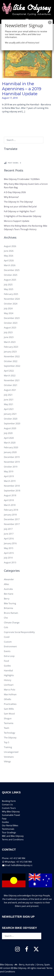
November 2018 (12, 485)
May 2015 (8, 548)
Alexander (9, 579)
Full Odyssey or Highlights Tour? (19, 211)
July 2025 (8, 284)
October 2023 (10, 322)
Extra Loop (9, 656)
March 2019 (9, 481)
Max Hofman (10, 694)
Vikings (7, 761)
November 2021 (12, 380)
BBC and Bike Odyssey (13, 836)
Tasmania (8, 723)
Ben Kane (8, 593)
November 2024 (12, 298)
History (7, 680)
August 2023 (10, 327)
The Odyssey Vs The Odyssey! (18, 201)
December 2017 (12, 519)
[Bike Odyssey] (27, 8)
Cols (6, 627)
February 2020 (11, 447)
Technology (9, 732)
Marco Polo (9, 689)
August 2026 (10, 246)
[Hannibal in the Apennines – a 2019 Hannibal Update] (27, 57)
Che (6, 617)
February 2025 (11, 294)
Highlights (9, 675)
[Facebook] (26, 950)
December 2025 (12, 270)
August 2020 (10, 428)
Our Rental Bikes (10, 825)
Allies (6, 584)
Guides (7, 665)
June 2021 (9, 399)
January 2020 (10, 452)
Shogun (8, 718)
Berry (6, 598)
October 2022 (10, 361)
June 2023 (9, 337)
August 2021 (10, 390)
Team (6, 728)
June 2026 (9, 250)
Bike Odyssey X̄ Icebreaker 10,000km (22, 179)
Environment (10, 646)
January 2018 (10, 514)
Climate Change (11, 622)
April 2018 (9, 500)
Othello (7, 699)
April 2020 (9, 438)
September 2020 (12, 423)
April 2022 (9, 370)
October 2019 (10, 466)
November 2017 (12, 524)
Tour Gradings (9, 832)
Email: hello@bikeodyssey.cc (19, 865)
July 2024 (8, 308)
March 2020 (9, 442)
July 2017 (8, 529)
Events (7, 651)
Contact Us (7, 804)
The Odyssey (10, 737)
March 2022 (9, 375)
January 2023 (10, 351)
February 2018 (11, 509)
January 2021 (10, 413)
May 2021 (8, 404)
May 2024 (8, 313)
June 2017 (9, 533)
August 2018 (10, 495)
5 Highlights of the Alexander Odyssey (22, 216)
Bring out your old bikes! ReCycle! (20, 206)
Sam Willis (9, 708)
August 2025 (10, 279)
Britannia (8, 608)
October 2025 (10, 275)
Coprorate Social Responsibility (19, 632)
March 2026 (9, 265)
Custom (8, 641)
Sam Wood (9, 713)
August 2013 (10, 562)
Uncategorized (11, 752)
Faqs (4, 818)
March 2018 (9, 505)
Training (8, 747)
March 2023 (9, 342)
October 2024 (10, 303)
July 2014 (8, 557)
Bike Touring (10, 603)
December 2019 (12, 457)
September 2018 (12, 490)
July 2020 (8, 433)
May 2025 (8, 289)
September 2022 (12, 366)
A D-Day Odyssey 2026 (15, 192)
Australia (8, 589)
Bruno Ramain (11, 612)
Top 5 (6, 742)
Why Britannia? (11, 197)
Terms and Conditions (13, 839)
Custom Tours (9, 808)
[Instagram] (17, 950)
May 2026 (8, 255)
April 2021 (9, 409)
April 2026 (9, 260)
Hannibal (8, 670)
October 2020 (10, 418)
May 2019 (8, 471)
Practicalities (10, 704)
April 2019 (9, 476)
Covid (6, 637)
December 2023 (12, 318)
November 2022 (12, 356)
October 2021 (10, 385)
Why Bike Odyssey (11, 811)
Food (6, 660)
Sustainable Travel (11, 815)
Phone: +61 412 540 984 (13, 858)
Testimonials (8, 829)
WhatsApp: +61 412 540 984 (18, 861)
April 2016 (9, 538)
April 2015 (9, 553)
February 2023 (11, 346)
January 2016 (10, 543)
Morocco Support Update (16, 221)
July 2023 (8, 332)
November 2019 (12, 461)
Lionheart (9, 684)
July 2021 (8, 394)
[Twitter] (36, 950)
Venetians (9, 756)
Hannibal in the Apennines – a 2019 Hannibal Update (21, 88)
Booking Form (9, 801)
